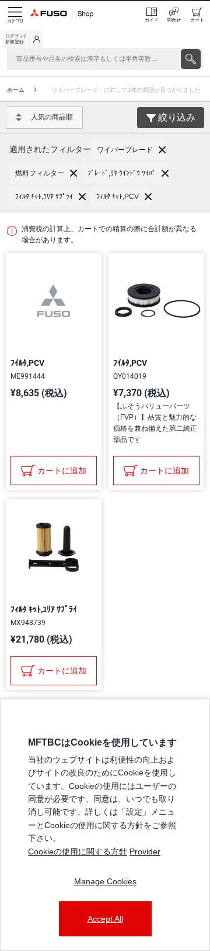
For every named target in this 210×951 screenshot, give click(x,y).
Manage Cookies (105, 881)
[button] (127, 149)
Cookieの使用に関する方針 (77, 851)
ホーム (15, 90)
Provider (145, 851)
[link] (22, 39)
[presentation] (191, 59)
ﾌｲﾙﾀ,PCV (27, 363)
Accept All (105, 918)
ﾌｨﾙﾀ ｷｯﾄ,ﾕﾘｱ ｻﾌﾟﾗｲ (43, 609)
